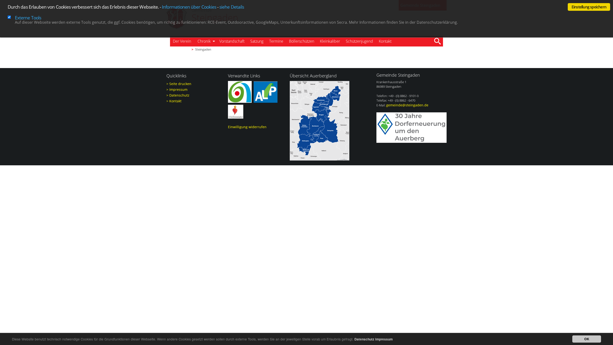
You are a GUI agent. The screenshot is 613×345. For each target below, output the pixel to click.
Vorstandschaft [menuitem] (231, 41)
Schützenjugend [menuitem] (359, 41)
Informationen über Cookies (189, 7)
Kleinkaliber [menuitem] (330, 41)
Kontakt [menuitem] (385, 41)
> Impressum (176, 89)
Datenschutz (364, 339)
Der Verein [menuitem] (182, 41)
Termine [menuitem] (276, 41)
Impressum (384, 339)
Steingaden (203, 49)
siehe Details (231, 7)
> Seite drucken (178, 83)
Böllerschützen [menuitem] (301, 41)
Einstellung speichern (589, 7)
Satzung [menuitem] (256, 41)
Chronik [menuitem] (204, 41)
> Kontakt (174, 101)
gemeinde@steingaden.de (407, 105)
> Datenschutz (177, 95)
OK (586, 339)
